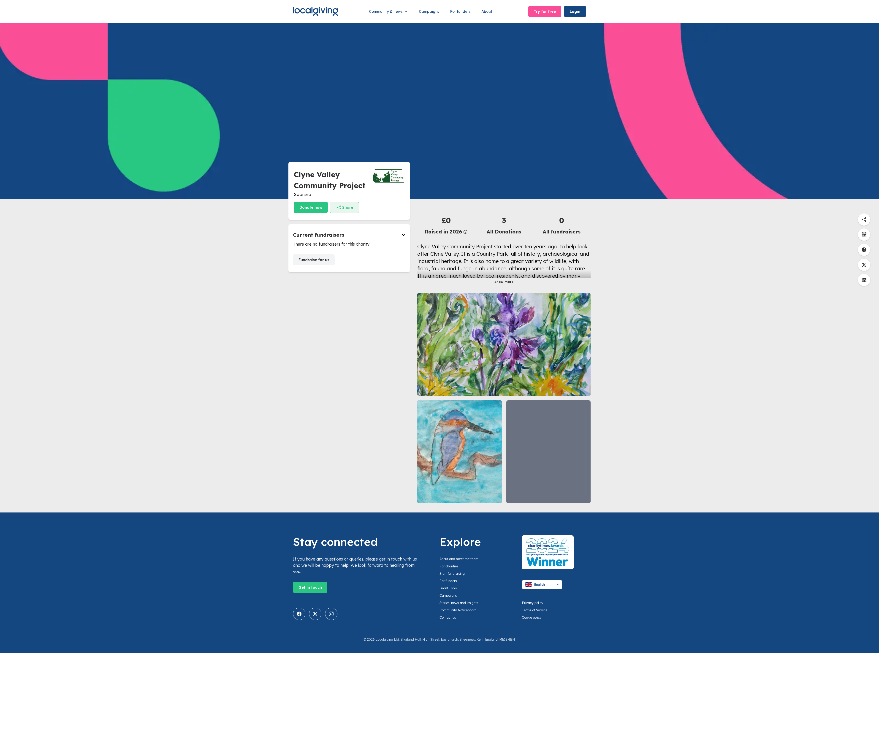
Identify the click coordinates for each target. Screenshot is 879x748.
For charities (449, 566)
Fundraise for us (313, 259)
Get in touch (310, 587)
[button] (446, 225)
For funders (460, 11)
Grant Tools (448, 588)
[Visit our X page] (315, 614)
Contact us (448, 617)
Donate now (310, 207)
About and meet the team (459, 559)
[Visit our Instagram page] (331, 614)
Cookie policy (532, 617)
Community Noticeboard (458, 610)
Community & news (385, 11)
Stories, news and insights (459, 603)
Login (575, 11)
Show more (503, 282)
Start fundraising (452, 574)
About (486, 11)
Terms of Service (534, 610)
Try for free (545, 11)
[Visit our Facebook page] (299, 614)
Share (347, 207)
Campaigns (429, 11)
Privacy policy (532, 603)
